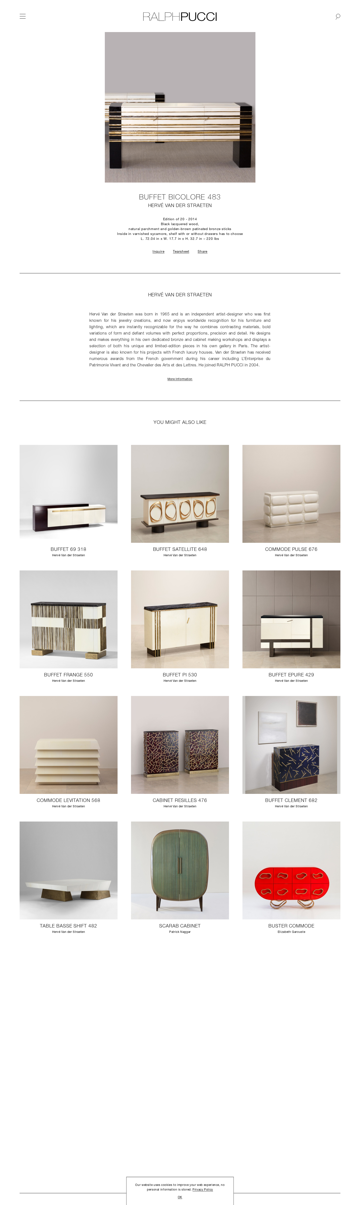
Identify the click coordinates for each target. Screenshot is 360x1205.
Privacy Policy (202, 1189)
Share (202, 251)
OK (180, 1197)
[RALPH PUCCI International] (180, 16)
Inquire (159, 251)
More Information (180, 379)
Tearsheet (181, 251)
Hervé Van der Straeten (180, 206)
